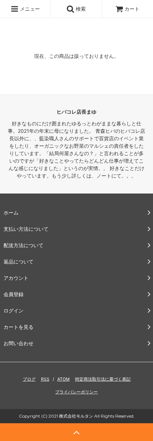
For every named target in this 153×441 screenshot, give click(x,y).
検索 (80, 9)
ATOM (63, 379)
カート (132, 9)
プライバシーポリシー (76, 391)
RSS (45, 379)
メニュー (29, 9)
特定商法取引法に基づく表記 (103, 379)
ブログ (29, 379)
